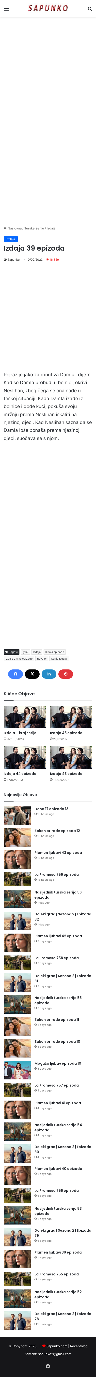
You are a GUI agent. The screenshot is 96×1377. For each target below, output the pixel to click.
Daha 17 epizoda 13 (51, 808)
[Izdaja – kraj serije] (25, 717)
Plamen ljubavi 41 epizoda (57, 1103)
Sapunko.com (57, 1346)
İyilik (25, 652)
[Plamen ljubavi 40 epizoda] (17, 1175)
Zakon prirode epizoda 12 (57, 830)
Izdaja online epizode (18, 658)
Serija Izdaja (59, 658)
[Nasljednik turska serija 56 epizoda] (17, 899)
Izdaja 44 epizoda (20, 773)
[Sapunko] (48, 8)
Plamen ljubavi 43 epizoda (58, 852)
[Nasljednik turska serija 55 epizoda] (17, 1004)
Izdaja (51, 228)
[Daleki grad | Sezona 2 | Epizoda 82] (17, 921)
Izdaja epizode (54, 652)
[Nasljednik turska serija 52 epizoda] (17, 1298)
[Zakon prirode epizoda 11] (17, 1026)
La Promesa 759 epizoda (56, 874)
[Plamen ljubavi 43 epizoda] (17, 859)
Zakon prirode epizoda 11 (56, 1019)
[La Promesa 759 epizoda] (17, 879)
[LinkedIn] (49, 674)
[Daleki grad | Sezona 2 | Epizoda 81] (17, 982)
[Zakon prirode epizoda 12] (17, 837)
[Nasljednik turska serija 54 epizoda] (17, 1131)
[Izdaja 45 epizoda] (71, 717)
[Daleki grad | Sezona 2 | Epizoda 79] (17, 1237)
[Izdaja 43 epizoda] (71, 757)
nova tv (42, 658)
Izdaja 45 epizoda (66, 732)
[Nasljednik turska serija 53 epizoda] (17, 1215)
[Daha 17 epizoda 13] (17, 815)
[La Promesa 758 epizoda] (17, 962)
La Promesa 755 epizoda (56, 1274)
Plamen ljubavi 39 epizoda (58, 1252)
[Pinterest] (65, 674)
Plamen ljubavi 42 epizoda (58, 936)
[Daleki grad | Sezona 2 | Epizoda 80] (17, 1153)
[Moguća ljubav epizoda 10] (17, 1070)
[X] (32, 674)
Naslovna (14, 228)
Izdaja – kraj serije (20, 732)
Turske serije (34, 228)
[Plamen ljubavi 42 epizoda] (17, 943)
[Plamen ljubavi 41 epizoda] (17, 1110)
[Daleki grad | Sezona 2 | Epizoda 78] (17, 1320)
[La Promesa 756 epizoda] (17, 1195)
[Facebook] (15, 674)
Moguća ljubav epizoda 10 (57, 1063)
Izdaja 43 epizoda (66, 773)
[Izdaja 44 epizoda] (25, 757)
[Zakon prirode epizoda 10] (17, 1048)
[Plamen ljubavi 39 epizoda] (17, 1259)
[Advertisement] (48, 70)
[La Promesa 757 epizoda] (17, 1090)
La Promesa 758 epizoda (56, 957)
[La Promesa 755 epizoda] (17, 1279)
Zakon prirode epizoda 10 (57, 1041)
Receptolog (79, 1346)
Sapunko (13, 259)
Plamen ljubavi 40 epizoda (58, 1168)
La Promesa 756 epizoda (56, 1190)
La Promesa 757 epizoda (56, 1085)
